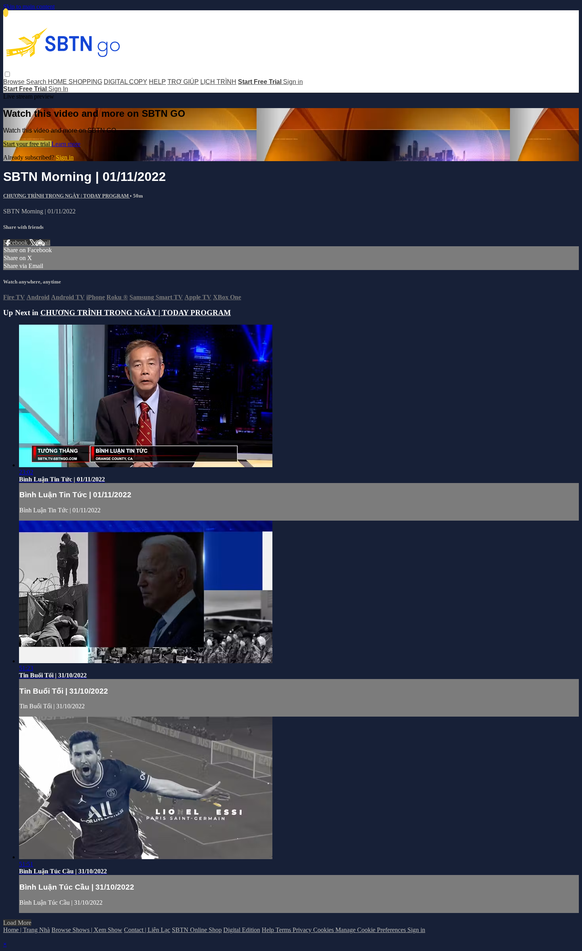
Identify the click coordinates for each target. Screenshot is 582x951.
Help (269, 929)
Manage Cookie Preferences (371, 929)
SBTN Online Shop (197, 929)
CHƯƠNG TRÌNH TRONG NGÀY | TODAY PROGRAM (66, 196)
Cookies (324, 929)
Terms (284, 929)
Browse (14, 81)
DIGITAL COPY (125, 81)
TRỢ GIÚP (183, 81)
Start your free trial (27, 144)
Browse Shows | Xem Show (86, 929)
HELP (157, 81)
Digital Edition (241, 929)
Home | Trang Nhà (26, 929)
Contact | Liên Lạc (147, 929)
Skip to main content (29, 6)
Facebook (16, 242)
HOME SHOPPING (75, 81)
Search (37, 81)
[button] (7, 74)
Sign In (58, 89)
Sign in (293, 81)
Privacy (303, 929)
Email (43, 242)
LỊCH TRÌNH (218, 81)
